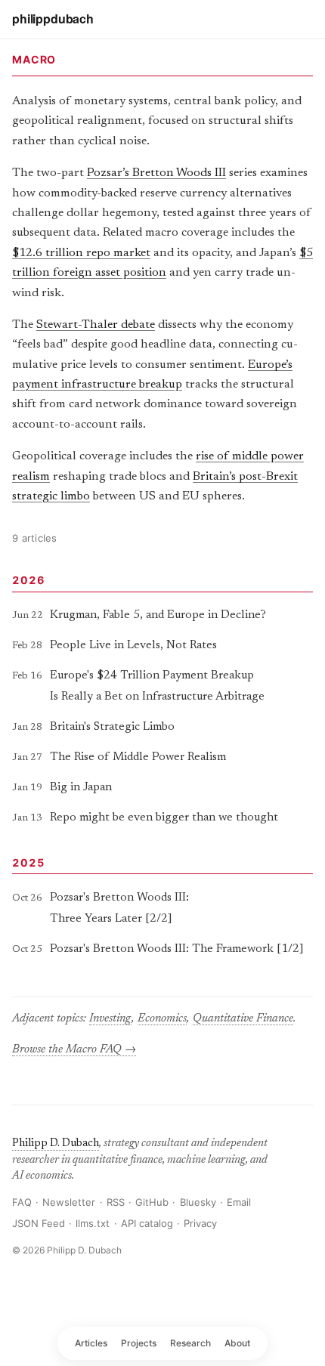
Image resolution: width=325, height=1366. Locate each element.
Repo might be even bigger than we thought (164, 818)
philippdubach (53, 18)
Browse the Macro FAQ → (74, 1049)
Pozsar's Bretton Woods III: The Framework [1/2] (177, 949)
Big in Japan (81, 787)
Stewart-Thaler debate (95, 325)
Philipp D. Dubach (55, 1143)
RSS (116, 1202)
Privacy (200, 1223)
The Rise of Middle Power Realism (138, 757)
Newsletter (68, 1202)
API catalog (147, 1223)
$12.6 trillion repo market (81, 253)
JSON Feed (38, 1223)
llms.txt (93, 1223)
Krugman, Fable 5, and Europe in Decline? (158, 615)
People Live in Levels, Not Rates (133, 645)
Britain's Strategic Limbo (112, 727)
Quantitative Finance (243, 1018)
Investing (110, 1018)
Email (239, 1202)
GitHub (152, 1202)
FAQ (22, 1202)
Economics (162, 1018)
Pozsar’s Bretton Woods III (156, 173)
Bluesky (198, 1202)
